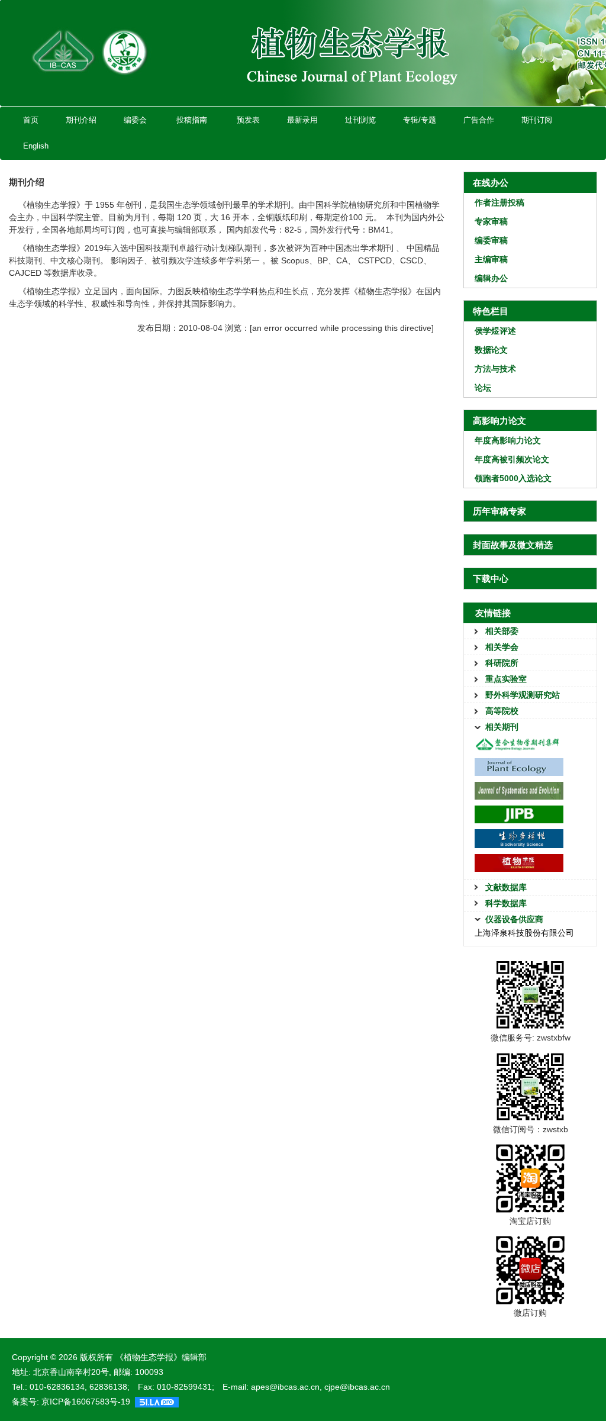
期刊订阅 (537, 119)
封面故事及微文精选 (513, 545)
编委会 (135, 119)
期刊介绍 (81, 119)
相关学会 (501, 647)
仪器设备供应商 (514, 919)
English (35, 145)
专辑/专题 (419, 119)
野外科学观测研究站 (522, 695)
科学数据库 (506, 903)
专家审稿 (491, 221)
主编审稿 (491, 259)
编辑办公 (491, 278)
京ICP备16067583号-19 (85, 1401)
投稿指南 (191, 119)
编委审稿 (491, 240)
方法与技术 (495, 368)
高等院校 (501, 711)
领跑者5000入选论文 (513, 478)
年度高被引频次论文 (512, 459)
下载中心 (490, 579)
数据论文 (491, 350)
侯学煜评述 (495, 331)
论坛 (483, 387)
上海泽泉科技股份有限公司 (524, 933)
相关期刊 (501, 727)
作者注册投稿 (499, 202)
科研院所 (501, 663)
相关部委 (501, 631)
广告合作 (479, 119)
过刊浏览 (360, 119)
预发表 (248, 119)
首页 (30, 119)
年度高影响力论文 (508, 440)
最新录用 (302, 119)
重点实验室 (506, 679)
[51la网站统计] (157, 1401)
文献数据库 (506, 887)
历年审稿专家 (499, 511)
